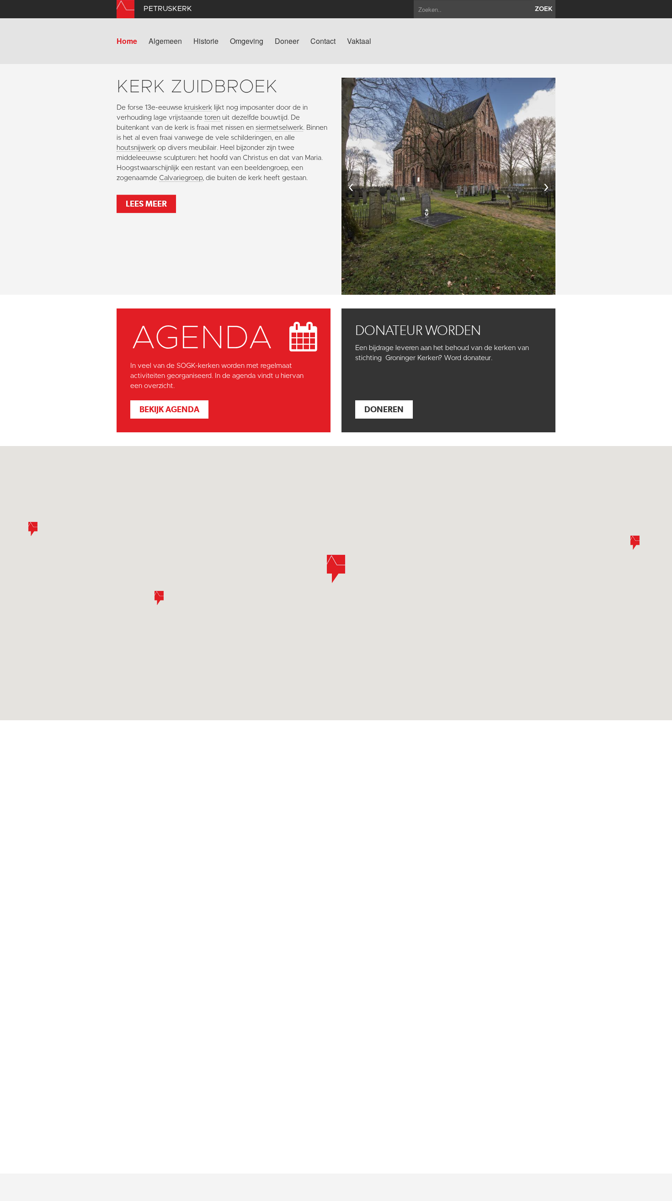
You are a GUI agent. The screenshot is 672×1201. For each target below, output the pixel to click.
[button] (159, 598)
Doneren (384, 409)
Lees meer (146, 203)
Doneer (287, 41)
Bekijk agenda (169, 409)
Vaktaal (359, 41)
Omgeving (246, 41)
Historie (206, 41)
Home (127, 41)
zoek (544, 9)
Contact (323, 41)
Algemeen (165, 41)
